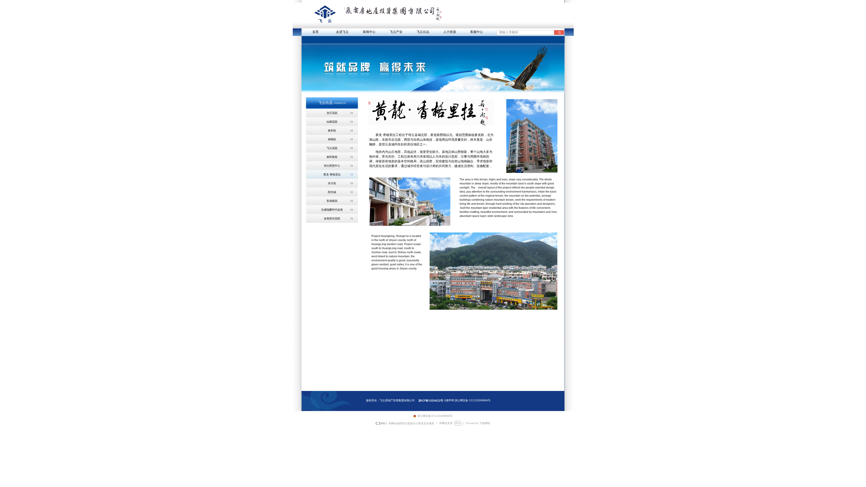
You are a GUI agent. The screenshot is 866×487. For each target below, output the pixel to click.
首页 (315, 32)
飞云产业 (396, 32)
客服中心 (476, 32)
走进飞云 (342, 32)
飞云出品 (423, 32)
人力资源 (449, 32)
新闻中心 (369, 32)
